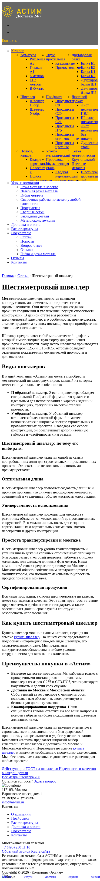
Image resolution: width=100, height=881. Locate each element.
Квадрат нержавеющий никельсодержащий (71, 176)
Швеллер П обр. (37, 103)
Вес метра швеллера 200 (21, 777)
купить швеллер (27, 637)
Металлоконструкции (37, 220)
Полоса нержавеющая (41, 178)
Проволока (54, 159)
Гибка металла (31, 195)
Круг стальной (83, 159)
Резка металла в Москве (39, 187)
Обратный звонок (16, 851)
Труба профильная (55, 57)
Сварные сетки (32, 212)
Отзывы (26, 250)
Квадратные (65, 63)
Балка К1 (88, 72)
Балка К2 (88, 76)
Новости (27, 241)
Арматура (28, 55)
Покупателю (21, 233)
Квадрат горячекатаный (42, 162)
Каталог (17, 51)
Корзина (73, 876)
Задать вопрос (45, 781)
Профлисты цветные (64, 145)
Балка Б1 (88, 63)
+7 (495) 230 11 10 (16, 847)
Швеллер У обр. (37, 111)
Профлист (54, 97)
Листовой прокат (79, 99)
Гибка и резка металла (38, 254)
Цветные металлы (79, 166)
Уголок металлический (58, 153)
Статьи (26, 237)
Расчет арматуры (24, 229)
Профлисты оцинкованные (67, 136)
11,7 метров (35, 82)
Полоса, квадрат (26, 153)
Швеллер (27, 97)
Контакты (19, 262)
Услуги (28, 876)
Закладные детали (34, 216)
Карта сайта (40, 851)
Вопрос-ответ (31, 245)
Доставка (50, 876)
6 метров (37, 76)
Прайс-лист (20, 818)
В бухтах (37, 88)
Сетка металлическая (83, 153)
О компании (21, 814)
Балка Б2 (88, 67)
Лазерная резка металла (39, 191)
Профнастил (30, 208)
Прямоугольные (68, 67)
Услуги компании (25, 183)
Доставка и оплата (25, 225)
